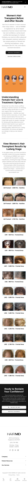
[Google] (18, 450)
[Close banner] (25, 2)
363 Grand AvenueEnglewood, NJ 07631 (14, 439)
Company (4, 456)
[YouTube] (15, 450)
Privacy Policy (12, 475)
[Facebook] (10, 450)
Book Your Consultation (14, 52)
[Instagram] (12, 450)
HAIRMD (13, 473)
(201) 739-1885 (14, 442)
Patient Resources (7, 461)
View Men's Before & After (14, 56)
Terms (17, 475)
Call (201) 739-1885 (15, 407)
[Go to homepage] (14, 433)
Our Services (5, 465)
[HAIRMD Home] (7, 7)
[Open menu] (25, 7)
